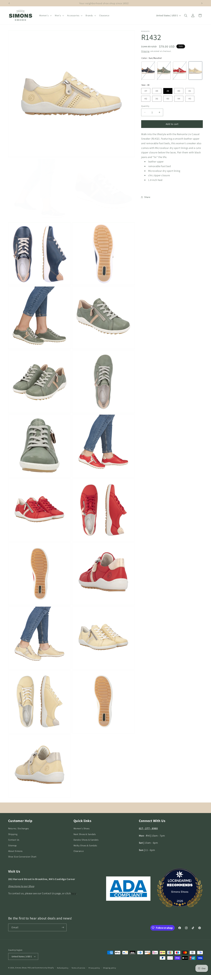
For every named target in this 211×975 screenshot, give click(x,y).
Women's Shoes (82, 828)
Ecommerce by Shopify (44, 967)
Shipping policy (109, 968)
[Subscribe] (62, 927)
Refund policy (62, 968)
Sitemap (12, 845)
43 (168, 98)
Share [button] (147, 197)
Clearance (79, 851)
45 (189, 98)
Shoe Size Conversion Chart (22, 856)
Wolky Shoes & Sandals (85, 845)
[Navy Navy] (148, 70)
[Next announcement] (201, 3)
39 (168, 91)
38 (156, 91)
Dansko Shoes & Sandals (86, 839)
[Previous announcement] (9, 3)
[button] (45, 15)
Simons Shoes (179, 891)
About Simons (15, 851)
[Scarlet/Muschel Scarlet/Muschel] (180, 70)
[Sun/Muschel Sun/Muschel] (195, 70)
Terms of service (78, 968)
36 (156, 98)
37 (145, 91)
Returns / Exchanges (18, 828)
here (73, 893)
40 (178, 91)
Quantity (145, 106)
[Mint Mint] (164, 70)
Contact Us (13, 839)
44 (178, 98)
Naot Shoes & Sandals (85, 834)
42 (145, 98)
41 (189, 91)
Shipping (145, 51)
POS (29, 967)
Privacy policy (94, 968)
